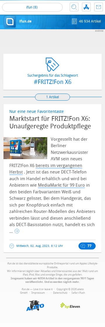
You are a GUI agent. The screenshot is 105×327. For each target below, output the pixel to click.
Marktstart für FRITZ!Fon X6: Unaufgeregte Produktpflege (50, 122)
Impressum (38, 292)
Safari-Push (78, 292)
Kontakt (98, 7)
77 (90, 246)
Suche (74, 7)
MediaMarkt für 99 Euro (61, 185)
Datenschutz (60, 292)
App (86, 7)
